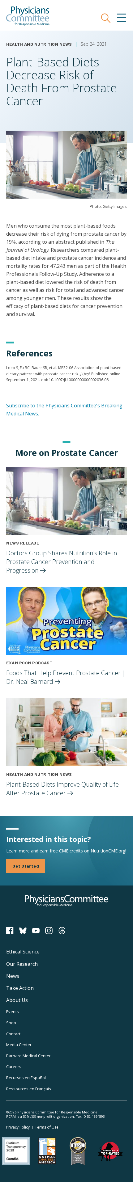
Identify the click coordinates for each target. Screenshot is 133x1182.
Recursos (26, 1077)
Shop (11, 1022)
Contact (13, 1034)
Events (12, 1011)
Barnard (28, 1055)
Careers (13, 1066)
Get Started (25, 866)
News (12, 976)
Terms (46, 1127)
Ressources (28, 1089)
